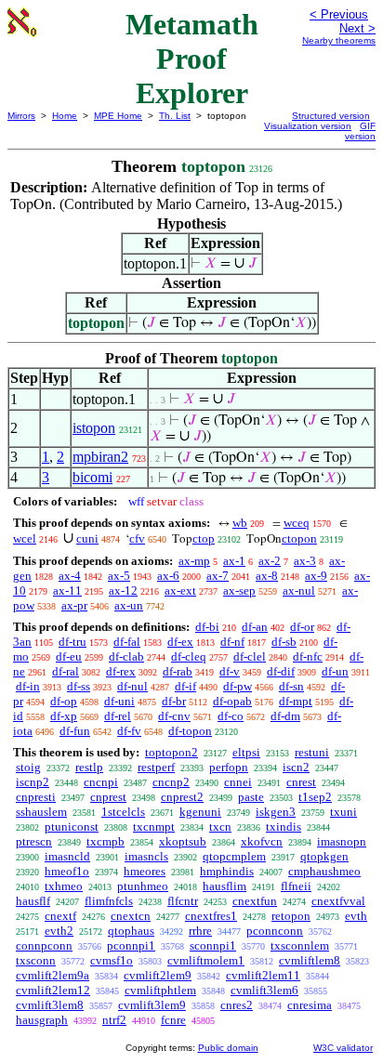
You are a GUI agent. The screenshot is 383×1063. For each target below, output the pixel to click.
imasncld (67, 856)
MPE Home (118, 116)
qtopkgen (324, 856)
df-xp (63, 716)
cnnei (238, 782)
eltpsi (246, 752)
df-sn (291, 686)
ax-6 (168, 576)
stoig (28, 767)
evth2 (59, 931)
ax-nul (299, 590)
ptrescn (34, 841)
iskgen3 (276, 812)
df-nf (232, 642)
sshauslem (41, 812)
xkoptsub (182, 841)
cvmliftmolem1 (205, 960)
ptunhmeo (142, 886)
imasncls (146, 856)
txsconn (36, 960)
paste (251, 797)
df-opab (232, 701)
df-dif (281, 671)
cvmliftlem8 (309, 960)
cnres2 (236, 1005)
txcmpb (105, 841)
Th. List (175, 116)
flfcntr (182, 901)
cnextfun (254, 901)
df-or (302, 627)
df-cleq (188, 656)
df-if (185, 686)
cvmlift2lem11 (263, 975)
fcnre (173, 1020)
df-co (231, 716)
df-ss (78, 686)
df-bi (207, 627)
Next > (357, 28)
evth (356, 916)
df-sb (284, 642)
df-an (255, 627)
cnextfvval (338, 901)
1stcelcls (123, 812)
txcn (220, 826)
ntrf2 (114, 1020)
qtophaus (131, 931)
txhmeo (64, 886)
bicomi (92, 477)
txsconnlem (300, 945)
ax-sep (239, 590)
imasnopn (341, 841)
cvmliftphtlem (160, 990)
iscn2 (296, 767)
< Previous (339, 14)
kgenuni (200, 812)
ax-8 (267, 576)
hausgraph (42, 1020)
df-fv (129, 731)
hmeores (144, 871)
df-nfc (308, 656)
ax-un (128, 605)
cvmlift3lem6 (264, 990)
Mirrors (21, 116)
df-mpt (295, 701)
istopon (94, 428)
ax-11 (67, 590)
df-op (63, 701)
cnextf (60, 916)
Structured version (331, 116)
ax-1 (234, 561)
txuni (343, 812)
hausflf (33, 901)
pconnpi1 (131, 945)
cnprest (108, 797)
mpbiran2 (100, 457)
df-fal (126, 642)
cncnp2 (171, 782)
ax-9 (316, 576)
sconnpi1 (213, 945)
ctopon (299, 538)
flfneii (296, 886)
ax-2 (269, 561)
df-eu (69, 656)
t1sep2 (315, 797)
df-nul (132, 686)
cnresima (309, 1005)
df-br (174, 701)
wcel (24, 538)
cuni (87, 538)
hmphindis (227, 871)
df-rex (121, 671)
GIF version (360, 131)
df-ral (65, 671)
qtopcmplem (234, 856)
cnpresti (36, 797)
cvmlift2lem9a (52, 975)
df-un (335, 671)
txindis (283, 826)
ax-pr (74, 605)
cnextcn (131, 916)
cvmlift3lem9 (152, 1005)
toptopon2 (171, 752)
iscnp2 (32, 782)
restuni (312, 752)
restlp (89, 767)
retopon (290, 916)
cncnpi (101, 782)
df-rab (177, 671)
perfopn (228, 767)
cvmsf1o (111, 960)
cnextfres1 (211, 916)
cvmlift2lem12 (53, 990)
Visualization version (307, 126)
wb (239, 523)
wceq (297, 523)
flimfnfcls (109, 901)
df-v (229, 671)
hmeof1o (67, 871)
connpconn (44, 945)
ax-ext (180, 590)
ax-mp (194, 561)
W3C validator (343, 1048)
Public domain (228, 1048)
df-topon (190, 731)
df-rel (117, 716)
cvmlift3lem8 (50, 1005)
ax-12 (123, 590)
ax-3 (305, 561)
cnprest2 (182, 797)
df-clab (126, 656)
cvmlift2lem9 (158, 975)
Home (64, 116)
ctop (203, 538)
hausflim (224, 886)
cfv (137, 538)
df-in (28, 686)
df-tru (72, 642)
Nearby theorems (339, 40)
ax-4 (70, 576)
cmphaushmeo (324, 871)
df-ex (180, 642)
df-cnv (174, 716)
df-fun (74, 731)
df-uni (119, 701)
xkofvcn (262, 841)
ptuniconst (72, 826)
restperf (156, 767)
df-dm (285, 716)
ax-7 (217, 576)
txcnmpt (154, 826)
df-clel (249, 656)
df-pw (237, 686)
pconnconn (274, 931)
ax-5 (119, 576)
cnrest (301, 782)
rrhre (200, 931)
